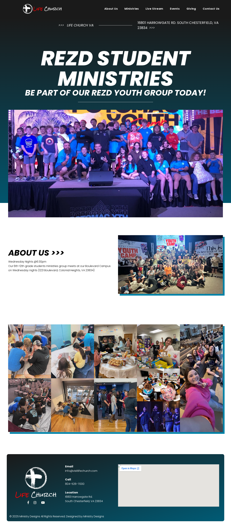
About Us (111, 9)
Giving (191, 9)
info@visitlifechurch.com (81, 471)
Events (175, 9)
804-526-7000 (74, 484)
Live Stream (154, 9)
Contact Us (211, 9)
